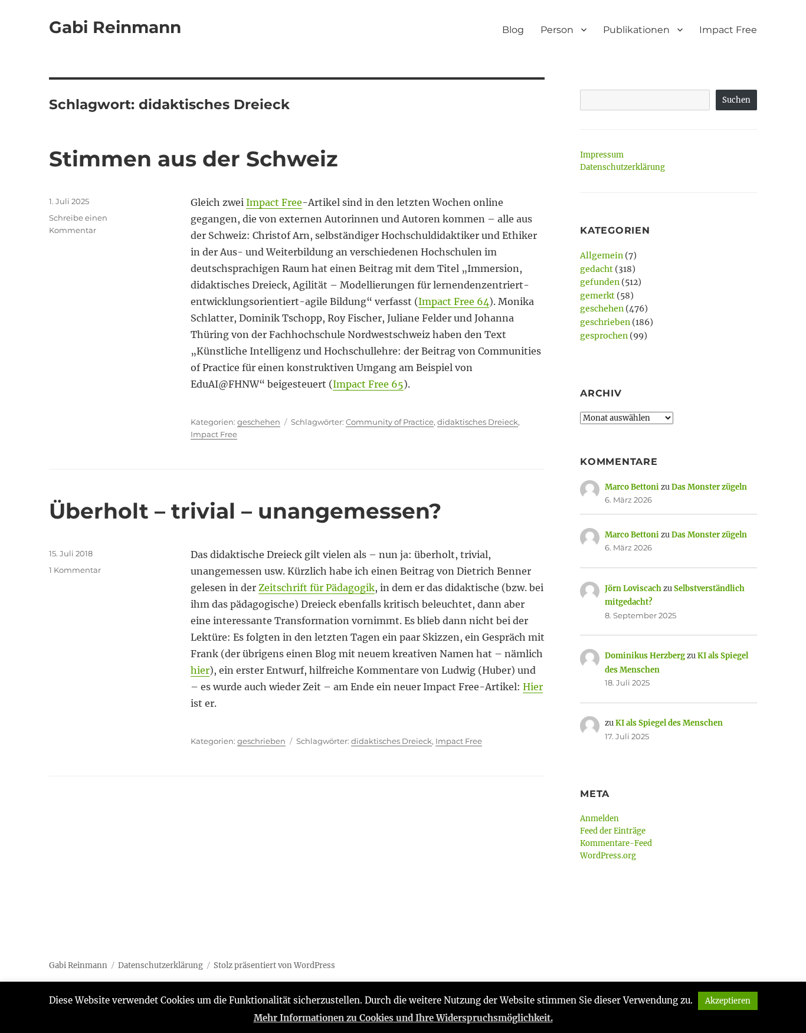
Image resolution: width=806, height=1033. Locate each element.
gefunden (600, 282)
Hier (533, 687)
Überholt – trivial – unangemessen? (245, 511)
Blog (513, 29)
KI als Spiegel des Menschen (669, 723)
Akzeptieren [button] (728, 1001)
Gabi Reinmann (115, 27)
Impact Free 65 (368, 384)
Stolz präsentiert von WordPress (274, 965)
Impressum (602, 155)
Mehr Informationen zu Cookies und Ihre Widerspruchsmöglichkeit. (403, 1018)
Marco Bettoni (632, 487)
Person (557, 29)
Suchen (736, 100)
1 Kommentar (75, 570)
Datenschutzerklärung (622, 167)
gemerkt (597, 295)
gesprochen (604, 335)
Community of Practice (390, 422)
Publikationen (636, 29)
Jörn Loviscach (633, 588)
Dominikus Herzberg (645, 656)
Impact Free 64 (453, 301)
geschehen (258, 422)
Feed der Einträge (613, 831)
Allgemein (601, 255)
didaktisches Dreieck (477, 422)
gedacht (596, 269)
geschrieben (261, 741)
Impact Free (728, 29)
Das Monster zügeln (709, 487)
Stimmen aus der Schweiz (193, 159)
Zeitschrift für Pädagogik (316, 587)
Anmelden (599, 819)
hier (200, 670)
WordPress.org (608, 856)
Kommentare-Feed (616, 843)
